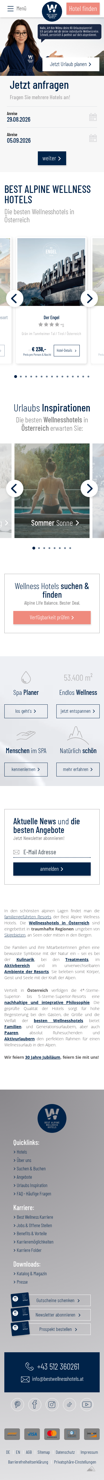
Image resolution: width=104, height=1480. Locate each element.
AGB (29, 1452)
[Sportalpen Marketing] (91, 1469)
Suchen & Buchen (31, 1168)
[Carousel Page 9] (57, 376)
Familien (12, 1026)
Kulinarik (25, 959)
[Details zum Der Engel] (51, 271)
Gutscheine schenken (49, 1299)
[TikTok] (69, 1404)
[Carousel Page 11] (67, 376)
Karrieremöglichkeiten (34, 1241)
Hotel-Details (65, 350)
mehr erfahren (75, 769)
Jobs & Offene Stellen (34, 1225)
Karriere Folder (29, 1250)
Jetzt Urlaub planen (68, 63)
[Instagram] (52, 1404)
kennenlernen (24, 769)
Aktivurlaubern (19, 1038)
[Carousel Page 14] (83, 376)
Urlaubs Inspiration (31, 1185)
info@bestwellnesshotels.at (57, 1378)
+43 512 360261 (57, 1366)
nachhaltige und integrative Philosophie (47, 1002)
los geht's (23, 711)
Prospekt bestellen (47, 1327)
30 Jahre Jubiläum (42, 1057)
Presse (22, 1282)
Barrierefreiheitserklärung (28, 1461)
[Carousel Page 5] (36, 376)
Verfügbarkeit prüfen (49, 617)
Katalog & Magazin (31, 1273)
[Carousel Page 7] (46, 376)
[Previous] (14, 298)
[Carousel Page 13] (78, 376)
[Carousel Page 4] (31, 376)
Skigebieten (14, 935)
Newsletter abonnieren (49, 1313)
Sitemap (44, 1452)
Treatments (76, 959)
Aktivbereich (17, 965)
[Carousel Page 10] (62, 376)
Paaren (11, 1032)
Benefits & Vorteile (31, 1233)
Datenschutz (65, 1452)
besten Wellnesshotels (58, 1020)
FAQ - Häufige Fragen (33, 1193)
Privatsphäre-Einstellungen (75, 1461)
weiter (49, 157)
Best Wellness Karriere (34, 1217)
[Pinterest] (17, 1404)
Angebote (24, 1177)
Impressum (89, 1452)
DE (8, 1452)
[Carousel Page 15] (88, 376)
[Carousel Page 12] (72, 376)
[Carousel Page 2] (20, 376)
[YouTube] (86, 1404)
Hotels (21, 1151)
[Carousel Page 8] (52, 376)
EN (18, 1452)
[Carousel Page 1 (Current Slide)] (15, 376)
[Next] (89, 298)
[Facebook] (34, 1404)
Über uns (23, 1160)
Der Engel (51, 317)
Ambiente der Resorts (26, 971)
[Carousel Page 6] (41, 376)
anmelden (49, 868)
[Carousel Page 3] (26, 376)
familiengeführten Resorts (27, 916)
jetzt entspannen (76, 711)
